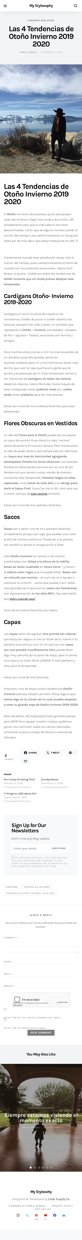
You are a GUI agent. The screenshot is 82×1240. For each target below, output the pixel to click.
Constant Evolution (41, 20)
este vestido (39, 493)
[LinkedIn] (64, 1217)
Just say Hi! (42, 1209)
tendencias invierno (37, 887)
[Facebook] (55, 1217)
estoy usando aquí (22, 599)
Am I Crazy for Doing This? (19, 779)
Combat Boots (49, 779)
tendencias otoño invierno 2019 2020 (30, 893)
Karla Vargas (28, 52)
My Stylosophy (41, 6)
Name (8, 961)
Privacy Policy (62, 1206)
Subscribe (59, 848)
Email (8, 974)
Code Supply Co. (59, 1199)
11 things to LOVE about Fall (20, 793)
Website (9, 986)
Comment (11, 937)
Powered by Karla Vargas (27, 1206)
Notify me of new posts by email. (25, 1028)
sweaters (12, 887)
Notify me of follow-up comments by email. (33, 1017)
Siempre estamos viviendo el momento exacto (41, 1117)
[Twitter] (27, 1217)
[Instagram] (18, 1217)
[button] (31, 1167)
